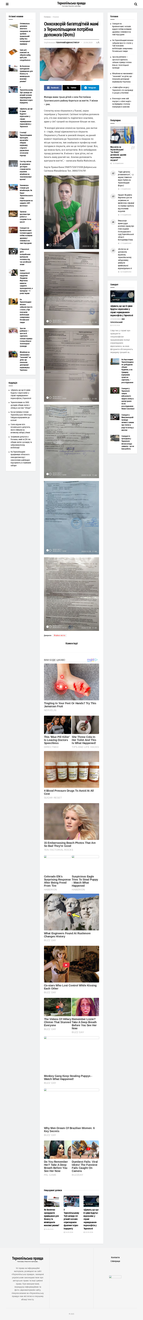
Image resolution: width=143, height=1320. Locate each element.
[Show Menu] (7, 4)
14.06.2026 (49, 1229)
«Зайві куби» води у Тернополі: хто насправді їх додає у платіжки (122, 90)
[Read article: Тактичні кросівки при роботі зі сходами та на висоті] (13, 214)
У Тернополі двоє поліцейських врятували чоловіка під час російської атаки (25, 256)
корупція (89, 1204)
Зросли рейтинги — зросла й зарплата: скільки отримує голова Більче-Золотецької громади (122, 62)
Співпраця (115, 1261)
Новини (56, 17)
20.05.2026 (89, 1232)
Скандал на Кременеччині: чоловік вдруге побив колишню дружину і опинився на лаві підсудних (26, 235)
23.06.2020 (88, 42)
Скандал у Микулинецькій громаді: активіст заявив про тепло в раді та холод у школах (127, 422)
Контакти (115, 1257)
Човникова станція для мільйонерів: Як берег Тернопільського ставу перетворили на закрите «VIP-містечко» (26, 195)
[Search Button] (135, 4)
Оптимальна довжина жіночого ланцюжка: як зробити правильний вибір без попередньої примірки (25, 33)
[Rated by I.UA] (115, 1277)
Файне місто (59, 635)
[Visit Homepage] (71, 4)
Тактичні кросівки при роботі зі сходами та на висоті (25, 217)
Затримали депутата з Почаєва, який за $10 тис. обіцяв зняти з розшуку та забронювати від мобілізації (21, 442)
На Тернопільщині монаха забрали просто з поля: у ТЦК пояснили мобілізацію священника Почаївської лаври (122, 45)
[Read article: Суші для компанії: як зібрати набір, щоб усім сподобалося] (13, 52)
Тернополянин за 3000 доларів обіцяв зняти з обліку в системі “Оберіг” (21, 405)
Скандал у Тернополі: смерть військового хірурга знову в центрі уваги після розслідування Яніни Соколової (127, 398)
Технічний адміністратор (67, 42)
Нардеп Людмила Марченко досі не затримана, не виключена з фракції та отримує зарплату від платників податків (126, 203)
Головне (49, 1204)
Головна (47, 17)
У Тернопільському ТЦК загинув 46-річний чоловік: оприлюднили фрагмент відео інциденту (71, 1219)
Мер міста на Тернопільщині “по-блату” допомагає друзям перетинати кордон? (118, 153)
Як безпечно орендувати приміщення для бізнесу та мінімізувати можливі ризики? (26, 73)
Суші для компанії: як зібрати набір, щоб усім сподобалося (25, 55)
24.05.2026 (69, 1232)
